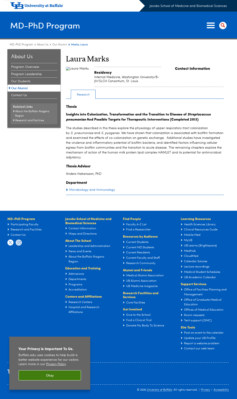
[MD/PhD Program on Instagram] (19, 243)
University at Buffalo (159, 390)
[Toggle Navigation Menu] (216, 25)
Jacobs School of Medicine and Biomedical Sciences (188, 6)
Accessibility (221, 390)
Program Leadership (26, 74)
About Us (42, 44)
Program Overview (25, 67)
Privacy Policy (56, 364)
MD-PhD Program (45, 25)
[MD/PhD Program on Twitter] (10, 243)
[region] (49, 363)
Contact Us (19, 95)
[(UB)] (77, 6)
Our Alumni (59, 44)
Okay (50, 375)
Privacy (205, 390)
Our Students (20, 81)
